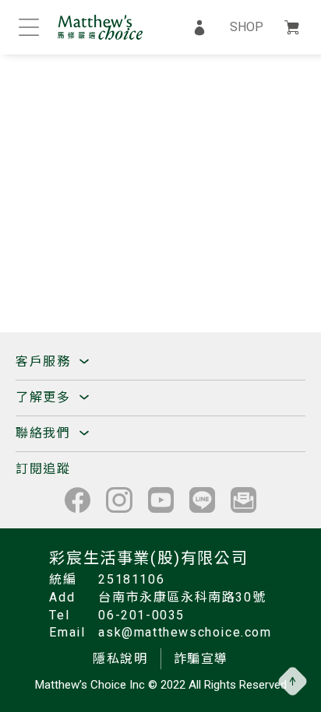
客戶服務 (45, 361)
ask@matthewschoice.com (184, 632)
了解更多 (45, 397)
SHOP (246, 26)
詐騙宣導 (201, 658)
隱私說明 (120, 658)
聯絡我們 (45, 433)
